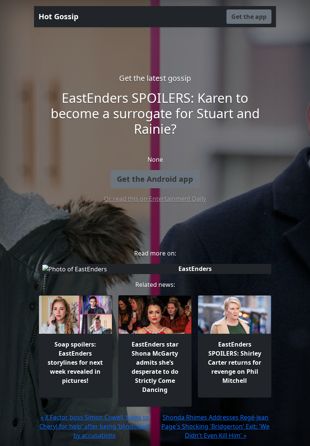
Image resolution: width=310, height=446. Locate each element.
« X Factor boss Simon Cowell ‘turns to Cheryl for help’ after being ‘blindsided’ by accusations (94, 426)
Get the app (249, 16)
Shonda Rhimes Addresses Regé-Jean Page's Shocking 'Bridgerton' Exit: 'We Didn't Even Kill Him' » (215, 426)
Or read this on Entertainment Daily (155, 199)
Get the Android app (155, 179)
